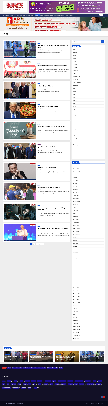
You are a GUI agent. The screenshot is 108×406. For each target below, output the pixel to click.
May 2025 (75, 183)
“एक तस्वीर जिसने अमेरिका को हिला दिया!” (46, 147)
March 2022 (75, 284)
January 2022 (76, 290)
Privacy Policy (97, 403)
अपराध (15, 15)
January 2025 (76, 195)
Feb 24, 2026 (59, 359)
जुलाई (74, 94)
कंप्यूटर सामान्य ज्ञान (76, 76)
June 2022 (75, 278)
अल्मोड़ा (74, 58)
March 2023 (75, 252)
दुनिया (74, 109)
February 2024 (76, 219)
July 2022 (75, 275)
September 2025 (76, 171)
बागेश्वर (56, 367)
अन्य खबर (36, 15)
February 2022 (76, 287)
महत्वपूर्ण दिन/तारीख (76, 138)
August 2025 (76, 174)
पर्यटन (21, 15)
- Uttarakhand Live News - (11, 403)
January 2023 (76, 258)
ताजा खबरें (7, 15)
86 (39, 244)
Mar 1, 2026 (33, 359)
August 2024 (76, 204)
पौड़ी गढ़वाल (75, 127)
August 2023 (76, 237)
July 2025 (75, 177)
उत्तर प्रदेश (75, 61)
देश (73, 112)
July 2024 (75, 207)
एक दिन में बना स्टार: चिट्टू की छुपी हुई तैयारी (47, 167)
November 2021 (76, 296)
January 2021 (76, 323)
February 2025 (76, 192)
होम (3, 15)
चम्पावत (74, 91)
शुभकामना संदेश (39, 144)
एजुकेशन (32, 15)
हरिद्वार (74, 156)
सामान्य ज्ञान (75, 150)
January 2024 (76, 222)
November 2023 (76, 228)
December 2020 (76, 326)
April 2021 (75, 317)
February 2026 (76, 168)
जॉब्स (74, 97)
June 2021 (75, 311)
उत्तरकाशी (75, 64)
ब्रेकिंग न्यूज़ (82, 384)
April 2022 (75, 281)
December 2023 (76, 225)
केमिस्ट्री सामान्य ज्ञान (77, 82)
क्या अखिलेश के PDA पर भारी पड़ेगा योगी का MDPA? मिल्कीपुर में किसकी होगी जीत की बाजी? (58, 15)
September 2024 (76, 201)
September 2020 (76, 335)
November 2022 (76, 264)
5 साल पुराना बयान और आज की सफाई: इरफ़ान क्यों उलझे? (49, 187)
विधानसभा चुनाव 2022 (77, 144)
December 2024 (76, 198)
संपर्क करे (41, 15)
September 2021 (76, 302)
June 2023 (75, 243)
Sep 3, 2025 (40, 232)
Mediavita (21, 403)
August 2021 (76, 305)
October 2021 (76, 299)
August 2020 (76, 338)
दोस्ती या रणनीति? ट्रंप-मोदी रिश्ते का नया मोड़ (47, 86)
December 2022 (76, 261)
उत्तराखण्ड (11, 15)
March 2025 (75, 189)
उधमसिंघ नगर (75, 70)
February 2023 (76, 255)
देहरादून (74, 115)
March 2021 (75, 320)
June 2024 (75, 210)
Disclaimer (92, 403)
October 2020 (76, 332)
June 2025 (75, 180)
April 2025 (75, 186)
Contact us (102, 403)
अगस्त (74, 49)
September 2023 (76, 234)
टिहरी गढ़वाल (75, 100)
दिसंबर (74, 106)
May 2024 (75, 213)
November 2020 (76, 329)
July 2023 (75, 240)
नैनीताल (74, 118)
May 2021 (75, 314)
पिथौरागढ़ (74, 124)
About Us (87, 403)
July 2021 (75, 308)
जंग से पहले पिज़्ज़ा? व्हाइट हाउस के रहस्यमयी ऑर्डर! (48, 106)
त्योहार (24, 15)
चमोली (74, 88)
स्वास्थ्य (18, 15)
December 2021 (76, 293)
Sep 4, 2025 (40, 149)
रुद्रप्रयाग (75, 141)
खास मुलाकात (75, 85)
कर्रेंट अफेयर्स (75, 79)
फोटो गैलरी (28, 15)
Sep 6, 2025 (40, 49)
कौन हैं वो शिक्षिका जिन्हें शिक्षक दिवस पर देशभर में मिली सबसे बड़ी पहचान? (52, 65)
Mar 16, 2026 (8, 359)
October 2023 (76, 231)
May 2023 (75, 246)
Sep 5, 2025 (40, 108)
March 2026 (75, 165)
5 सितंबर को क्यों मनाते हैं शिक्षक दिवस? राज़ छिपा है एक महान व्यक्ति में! (52, 126)
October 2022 (76, 267)
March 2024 (75, 216)
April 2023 (75, 249)
